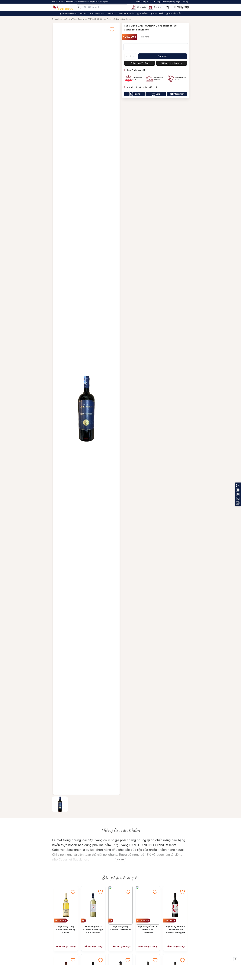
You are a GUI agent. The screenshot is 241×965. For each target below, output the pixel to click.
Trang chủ (56, 19)
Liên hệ (185, 2)
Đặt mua (162, 56)
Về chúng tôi (140, 2)
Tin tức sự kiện (168, 2)
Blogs (178, 2)
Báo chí (149, 2)
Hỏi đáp (157, 2)
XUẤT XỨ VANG (69, 19)
